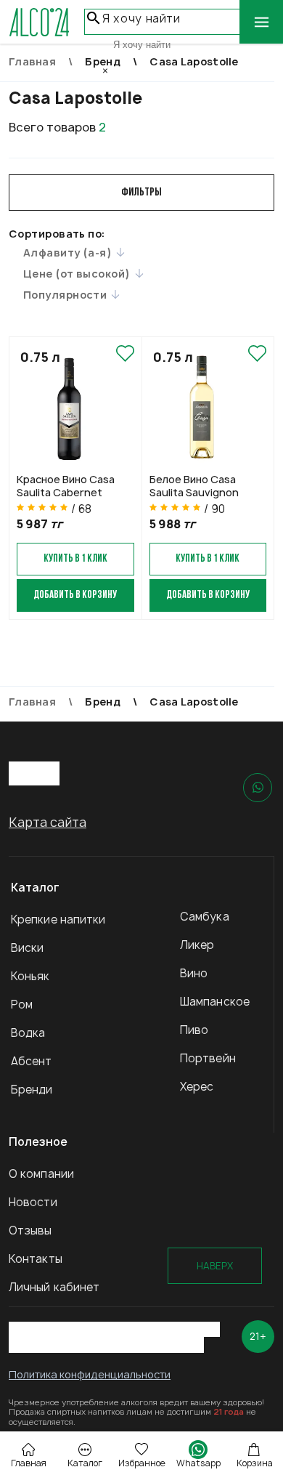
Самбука (204, 916)
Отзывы (30, 1230)
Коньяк (30, 976)
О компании (41, 1173)
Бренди (32, 1089)
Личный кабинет (54, 1287)
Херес (197, 1086)
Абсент (31, 1061)
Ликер (197, 945)
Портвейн (208, 1058)
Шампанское (215, 1001)
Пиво (194, 1030)
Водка (28, 1032)
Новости (33, 1202)
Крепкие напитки (58, 919)
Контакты (35, 1258)
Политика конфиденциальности (90, 1374)
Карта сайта (47, 822)
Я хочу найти (141, 18)
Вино (194, 973)
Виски (27, 947)
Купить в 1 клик (75, 559)
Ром (22, 1004)
